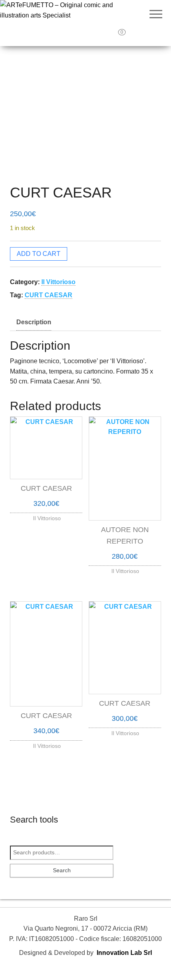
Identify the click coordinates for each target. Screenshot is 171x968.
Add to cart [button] (46, 516)
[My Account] (139, 35)
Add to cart (38, 253)
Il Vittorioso (58, 282)
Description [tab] (33, 322)
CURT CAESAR (48, 295)
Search (62, 870)
